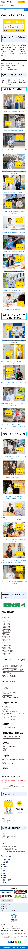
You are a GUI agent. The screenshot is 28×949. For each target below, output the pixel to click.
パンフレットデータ (6, 67)
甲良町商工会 (6, 636)
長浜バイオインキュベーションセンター (13, 669)
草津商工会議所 (7, 653)
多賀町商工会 (6, 637)
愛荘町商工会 (6, 632)
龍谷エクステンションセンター (10, 675)
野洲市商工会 (6, 621)
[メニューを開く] (26, 1)
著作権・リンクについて (7, 904)
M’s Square (6, 706)
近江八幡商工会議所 (8, 650)
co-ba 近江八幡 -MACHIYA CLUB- (11, 738)
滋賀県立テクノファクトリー (10, 668)
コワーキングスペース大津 (9, 692)
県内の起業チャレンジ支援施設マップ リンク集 (12, 65)
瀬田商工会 (6, 617)
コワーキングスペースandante (10, 746)
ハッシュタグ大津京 (8, 785)
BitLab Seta (6, 693)
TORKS (5, 710)
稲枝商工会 (6, 633)
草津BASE (5, 709)
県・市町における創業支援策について (10, 69)
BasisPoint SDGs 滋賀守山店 (10, 711)
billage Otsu (6, 696)
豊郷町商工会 (6, 635)
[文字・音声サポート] (8, 2)
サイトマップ (5, 906)
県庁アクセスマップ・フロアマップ (9, 926)
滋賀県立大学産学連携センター (10, 676)
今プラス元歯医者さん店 (9, 728)
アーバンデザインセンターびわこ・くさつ (13, 786)
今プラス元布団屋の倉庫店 (9, 716)
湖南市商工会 (6, 623)
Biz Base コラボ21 (7, 695)
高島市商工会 (6, 642)
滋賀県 (1, 5)
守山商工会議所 (7, 654)
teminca (5, 749)
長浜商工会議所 (7, 648)
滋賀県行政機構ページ (17, 930)
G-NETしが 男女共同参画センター (11, 736)
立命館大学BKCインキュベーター (11, 674)
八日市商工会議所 (7, 651)
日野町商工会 (6, 627)
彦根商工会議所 (7, 647)
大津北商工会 (6, 618)
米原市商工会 (6, 639)
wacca (4, 772)
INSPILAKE (6, 788)
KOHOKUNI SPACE (8, 763)
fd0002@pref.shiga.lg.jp (19, 851)
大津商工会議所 (7, 646)
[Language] (10, 2)
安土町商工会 (6, 626)
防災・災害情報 (22, 1)
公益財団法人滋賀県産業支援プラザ (12, 666)
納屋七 (5, 748)
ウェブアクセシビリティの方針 (8, 910)
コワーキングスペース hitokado (11, 697)
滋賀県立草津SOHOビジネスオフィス (12, 665)
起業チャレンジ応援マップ (10, 5)
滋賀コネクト (6, 717)
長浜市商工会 (6, 640)
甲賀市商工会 (6, 624)
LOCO (4, 762)
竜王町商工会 (6, 629)
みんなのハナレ (7, 707)
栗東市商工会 (6, 620)
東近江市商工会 (7, 630)
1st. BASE (5, 750)
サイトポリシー (5, 908)
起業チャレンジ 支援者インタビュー (10, 63)
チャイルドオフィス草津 (9, 719)
